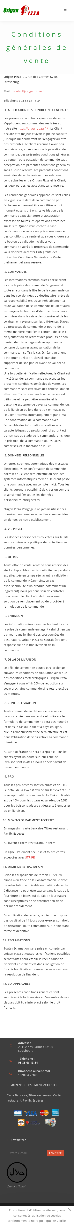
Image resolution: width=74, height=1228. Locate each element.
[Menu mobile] (65, 10)
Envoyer (55, 1153)
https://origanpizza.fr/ (33, 128)
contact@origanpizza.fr (29, 91)
